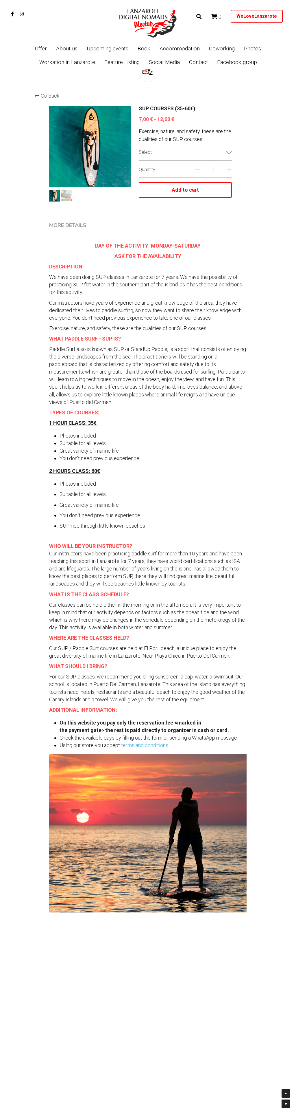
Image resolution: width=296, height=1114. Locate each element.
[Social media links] (12, 14)
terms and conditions (144, 745)
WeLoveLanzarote (256, 16)
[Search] (199, 17)
